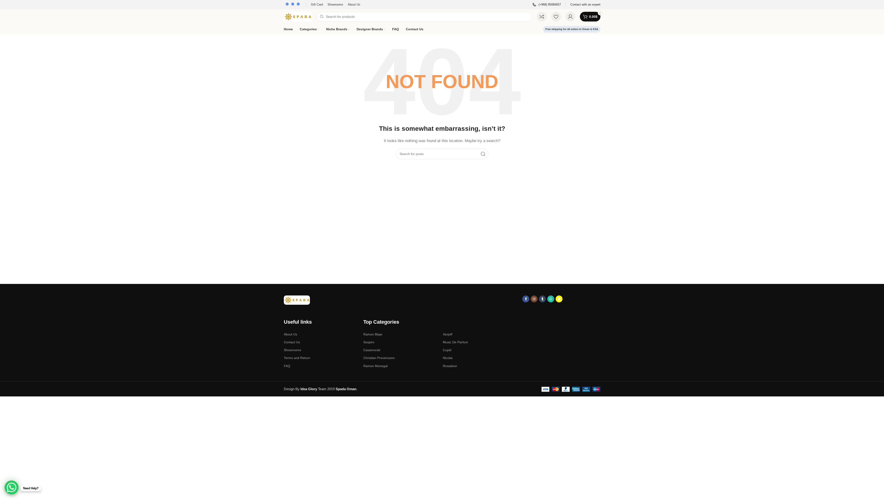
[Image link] (297, 300)
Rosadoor (450, 366)
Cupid (447, 350)
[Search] (483, 154)
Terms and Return (297, 358)
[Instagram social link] (534, 298)
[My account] (570, 16)
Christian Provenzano (379, 358)
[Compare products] (542, 16)
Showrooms (292, 350)
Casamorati (371, 350)
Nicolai (448, 358)
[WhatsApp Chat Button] (11, 487)
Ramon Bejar (372, 334)
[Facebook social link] (525, 298)
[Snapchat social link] (559, 298)
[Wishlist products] (556, 16)
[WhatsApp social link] (550, 298)
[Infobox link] (546, 5)
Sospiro (368, 342)
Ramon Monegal (375, 366)
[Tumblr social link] (542, 298)
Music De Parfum (455, 342)
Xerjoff (447, 334)
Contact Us (292, 342)
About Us (290, 334)
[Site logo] (298, 16)
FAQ (287, 366)
